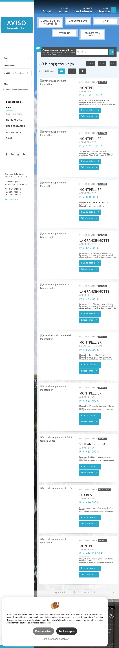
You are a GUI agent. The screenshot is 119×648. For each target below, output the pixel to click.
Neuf (105, 21)
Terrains (64, 33)
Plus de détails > (90, 110)
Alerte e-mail (14, 114)
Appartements (78, 21)
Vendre (63, 10)
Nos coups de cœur (13, 135)
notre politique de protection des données (33, 623)
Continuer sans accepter (55, 639)
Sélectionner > (89, 116)
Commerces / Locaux (92, 34)
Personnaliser (43, 631)
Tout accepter (67, 631)
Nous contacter (15, 126)
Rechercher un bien (14, 105)
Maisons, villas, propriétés (50, 22)
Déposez (83, 10)
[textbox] (21, 73)
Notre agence (14, 120)
